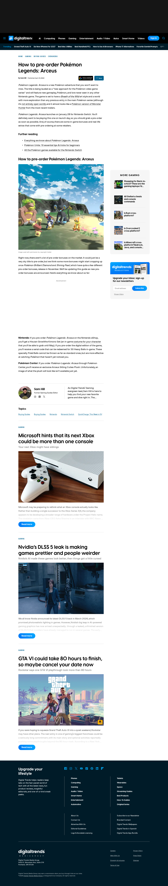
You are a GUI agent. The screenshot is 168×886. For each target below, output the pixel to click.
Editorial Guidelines (78, 828)
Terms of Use (114, 865)
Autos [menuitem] (116, 38)
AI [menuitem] (40, 38)
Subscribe (139, 288)
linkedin (40, 397)
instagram (35, 397)
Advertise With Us (78, 824)
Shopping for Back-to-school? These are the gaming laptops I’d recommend (135, 185)
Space (119, 787)
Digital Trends (17, 42)
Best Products (122, 796)
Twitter (76, 768)
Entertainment (77, 800)
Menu (4, 38)
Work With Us (115, 856)
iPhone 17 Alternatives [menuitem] (125, 46)
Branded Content (124, 820)
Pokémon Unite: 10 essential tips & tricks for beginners (52, 145)
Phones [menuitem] (61, 38)
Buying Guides (24, 414)
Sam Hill (23, 78)
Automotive (76, 804)
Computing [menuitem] (49, 38)
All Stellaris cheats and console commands (133, 199)
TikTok (86, 768)
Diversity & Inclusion (117, 860)
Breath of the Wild (70, 96)
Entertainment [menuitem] (86, 38)
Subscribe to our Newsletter (128, 815)
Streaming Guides (124, 791)
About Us (74, 815)
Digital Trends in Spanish (127, 828)
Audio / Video (77, 791)
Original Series (123, 804)
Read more (27, 524)
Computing (76, 782)
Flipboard (102, 768)
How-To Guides (123, 800)
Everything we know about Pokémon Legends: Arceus (51, 140)
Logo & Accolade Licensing (81, 833)
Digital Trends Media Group (33, 876)
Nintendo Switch (67, 414)
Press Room (137, 856)
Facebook (65, 768)
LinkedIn (97, 768)
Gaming (74, 787)
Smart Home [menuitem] (128, 38)
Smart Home (76, 796)
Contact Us (75, 820)
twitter (44, 397)
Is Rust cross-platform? (130, 214)
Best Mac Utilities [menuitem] (65, 46)
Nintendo (53, 414)
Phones (74, 778)
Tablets (120, 778)
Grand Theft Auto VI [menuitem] (22, 46)
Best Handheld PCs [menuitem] (82, 46)
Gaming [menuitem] (72, 38)
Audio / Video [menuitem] (103, 38)
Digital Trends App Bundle (127, 833)
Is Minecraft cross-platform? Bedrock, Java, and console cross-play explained (134, 246)
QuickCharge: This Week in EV (90, 414)
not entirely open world (33, 103)
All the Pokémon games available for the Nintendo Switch (53, 150)
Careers (113, 851)
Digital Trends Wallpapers (127, 824)
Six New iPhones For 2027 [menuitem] (44, 46)
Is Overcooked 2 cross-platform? (132, 229)
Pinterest (92, 768)
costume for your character (87, 341)
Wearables (121, 782)
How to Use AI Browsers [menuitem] (103, 46)
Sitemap (136, 860)
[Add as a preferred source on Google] (85, 78)
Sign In (153, 38)
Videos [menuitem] (141, 38)
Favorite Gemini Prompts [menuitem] (147, 46)
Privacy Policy (119, 294)
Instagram (71, 768)
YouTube (81, 768)
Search (163, 38)
